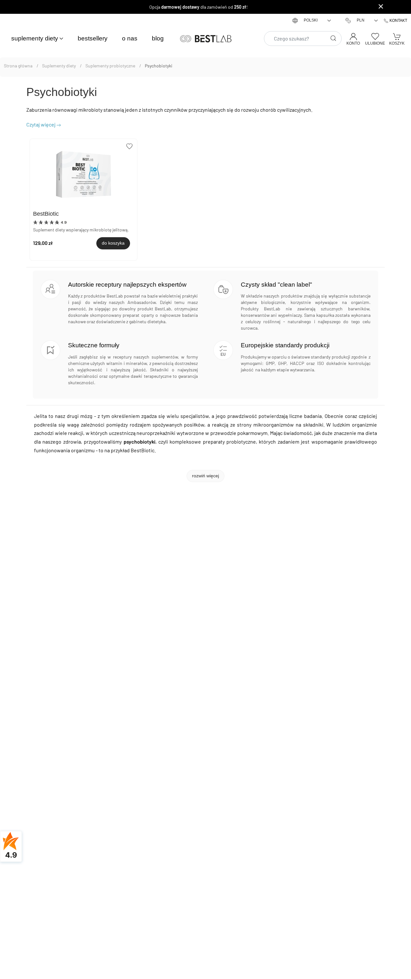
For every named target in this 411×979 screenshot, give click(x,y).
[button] (37, 38)
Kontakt (398, 20)
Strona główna (18, 65)
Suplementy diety (59, 65)
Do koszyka (113, 243)
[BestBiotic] (83, 175)
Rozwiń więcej (205, 475)
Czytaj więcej (41, 124)
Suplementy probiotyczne (110, 65)
